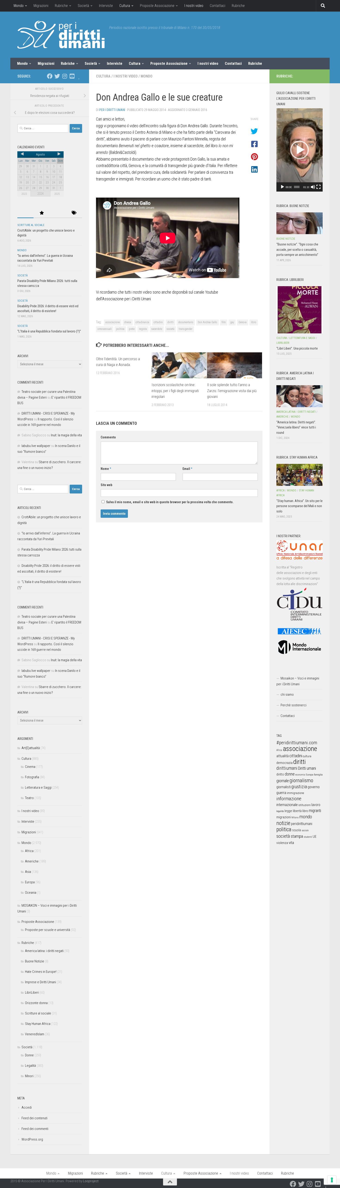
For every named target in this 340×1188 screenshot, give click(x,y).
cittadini (158, 322)
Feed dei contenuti (34, 1118)
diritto (280, 774)
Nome (106, 469)
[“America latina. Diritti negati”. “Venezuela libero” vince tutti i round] (299, 396)
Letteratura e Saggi (38, 787)
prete (132, 329)
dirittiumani (286, 768)
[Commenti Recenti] (58, 213)
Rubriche (61, 5)
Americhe (32, 861)
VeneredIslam (34, 1034)
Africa (29, 851)
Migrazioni (41, 5)
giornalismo (301, 780)
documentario (185, 322)
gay (232, 322)
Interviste (106, 5)
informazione (288, 798)
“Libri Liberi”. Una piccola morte (297, 348)
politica (120, 329)
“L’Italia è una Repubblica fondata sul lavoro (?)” (49, 331)
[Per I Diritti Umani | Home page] (61, 35)
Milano (295, 817)
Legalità (30, 1066)
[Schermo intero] (318, 187)
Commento (108, 437)
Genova (242, 322)
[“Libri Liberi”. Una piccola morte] (299, 309)
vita (291, 842)
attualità (282, 756)
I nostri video (193, 5)
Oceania (30, 892)
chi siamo (287, 694)
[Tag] (74, 213)
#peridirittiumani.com (296, 742)
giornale (282, 780)
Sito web (106, 485)
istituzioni (304, 805)
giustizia (299, 786)
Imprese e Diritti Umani (40, 982)
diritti (170, 322)
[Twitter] (57, 76)
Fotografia (32, 777)
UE (314, 836)
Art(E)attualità (31, 748)
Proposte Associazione (157, 5)
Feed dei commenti (35, 1129)
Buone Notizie (34, 961)
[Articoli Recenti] (25, 213)
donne (290, 774)
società (170, 329)
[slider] (297, 187)
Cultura (124, 5)
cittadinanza (142, 322)
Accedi (27, 1107)
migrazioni (283, 817)
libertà (297, 811)
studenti (308, 836)
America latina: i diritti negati (44, 951)
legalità (280, 811)
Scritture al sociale (30, 225)
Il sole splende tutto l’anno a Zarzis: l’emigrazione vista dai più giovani (232, 390)
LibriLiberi (32, 992)
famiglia (318, 774)
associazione (112, 322)
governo (314, 787)
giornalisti (283, 787)
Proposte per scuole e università (47, 930)
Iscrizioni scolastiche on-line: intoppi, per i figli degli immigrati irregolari (175, 390)
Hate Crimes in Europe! (40, 972)
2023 (24, 193)
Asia (28, 872)
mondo (305, 816)
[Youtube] (72, 76)
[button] (299, 150)
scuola (296, 830)
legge (288, 811)
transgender (185, 329)
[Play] (282, 187)
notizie (283, 823)
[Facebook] (50, 76)
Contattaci (217, 5)
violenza (282, 843)
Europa (30, 882)
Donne (29, 1055)
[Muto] (313, 187)
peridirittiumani (301, 824)
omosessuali (105, 329)
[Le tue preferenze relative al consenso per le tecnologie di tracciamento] (332, 1180)
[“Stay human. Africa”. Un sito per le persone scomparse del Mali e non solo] (299, 475)
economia (300, 774)
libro (253, 322)
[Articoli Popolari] (42, 213)
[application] (299, 150)
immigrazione (295, 793)
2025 (57, 193)
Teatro (29, 798)
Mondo (19, 5)
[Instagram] (64, 76)
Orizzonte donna (36, 1003)
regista (143, 329)
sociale (305, 830)
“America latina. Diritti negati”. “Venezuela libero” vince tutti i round (296, 427)
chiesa (127, 322)
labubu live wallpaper (36, 446)
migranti (315, 810)
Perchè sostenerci (293, 705)
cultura (307, 756)
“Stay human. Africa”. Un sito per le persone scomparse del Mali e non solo (299, 506)
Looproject (91, 1181)
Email (187, 469)
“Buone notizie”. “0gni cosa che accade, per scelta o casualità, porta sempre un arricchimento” (297, 249)
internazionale (287, 804)
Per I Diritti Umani (112, 110)
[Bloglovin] (79, 76)
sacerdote (156, 329)
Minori (29, 1076)
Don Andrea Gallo (207, 322)
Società (83, 5)
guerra (281, 792)
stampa (297, 836)
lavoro (315, 805)
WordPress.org (32, 1139)
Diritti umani (307, 768)
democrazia (284, 763)
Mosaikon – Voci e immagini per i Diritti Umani (297, 681)
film (224, 322)
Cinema (30, 767)
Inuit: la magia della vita (66, 435)
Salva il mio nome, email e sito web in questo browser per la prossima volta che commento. (170, 502)
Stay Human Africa (37, 1024)
